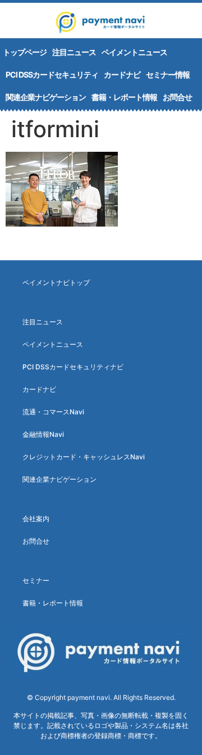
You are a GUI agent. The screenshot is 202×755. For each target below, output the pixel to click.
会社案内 (35, 518)
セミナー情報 (168, 74)
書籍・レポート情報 (124, 97)
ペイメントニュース (134, 52)
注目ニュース (74, 52)
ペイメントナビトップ (56, 282)
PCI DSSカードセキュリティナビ (72, 367)
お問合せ (177, 97)
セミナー (35, 580)
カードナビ (122, 74)
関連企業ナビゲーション (46, 97)
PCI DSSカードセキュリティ (52, 74)
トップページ (25, 52)
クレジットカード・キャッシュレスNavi (83, 457)
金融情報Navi (43, 434)
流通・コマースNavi (53, 412)
